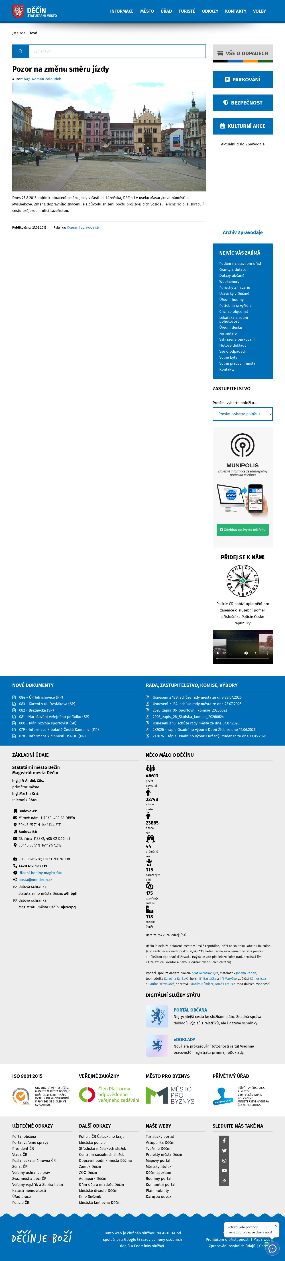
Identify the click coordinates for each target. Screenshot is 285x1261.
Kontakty (226, 369)
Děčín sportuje (158, 1172)
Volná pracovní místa (237, 363)
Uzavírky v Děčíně (234, 293)
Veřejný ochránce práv (31, 1172)
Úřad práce (21, 1196)
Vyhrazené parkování (237, 339)
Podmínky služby (148, 1246)
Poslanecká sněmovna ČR (34, 1160)
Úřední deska (230, 327)
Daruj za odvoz (158, 1196)
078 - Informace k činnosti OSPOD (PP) (52, 736)
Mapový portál (158, 1160)
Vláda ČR (19, 1154)
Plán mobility (157, 1190)
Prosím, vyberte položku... (235, 403)
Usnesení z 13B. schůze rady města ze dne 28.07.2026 (197, 697)
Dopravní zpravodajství (83, 227)
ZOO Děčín (88, 1172)
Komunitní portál (160, 1184)
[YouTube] (224, 1171)
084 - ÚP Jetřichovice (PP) (41, 697)
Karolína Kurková (176, 979)
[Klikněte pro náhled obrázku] (109, 136)
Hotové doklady (232, 345)
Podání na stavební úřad (240, 263)
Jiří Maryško (228, 979)
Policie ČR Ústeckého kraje (101, 1136)
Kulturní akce (245, 126)
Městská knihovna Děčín (99, 1202)
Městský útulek (158, 1166)
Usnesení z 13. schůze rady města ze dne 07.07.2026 (196, 723)
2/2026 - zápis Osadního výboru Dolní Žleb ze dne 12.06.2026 (204, 729)
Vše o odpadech (245, 53)
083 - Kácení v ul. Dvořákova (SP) (47, 704)
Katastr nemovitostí (29, 1190)
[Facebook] (224, 1141)
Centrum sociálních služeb (101, 1154)
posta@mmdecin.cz (35, 879)
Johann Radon (246, 973)
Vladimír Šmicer (201, 984)
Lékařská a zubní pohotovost (233, 319)
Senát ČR (19, 1166)
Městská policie (92, 1142)
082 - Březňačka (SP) (36, 710)
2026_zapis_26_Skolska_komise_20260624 (188, 716)
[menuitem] (125, 9)
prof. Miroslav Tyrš (205, 973)
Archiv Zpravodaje (243, 232)
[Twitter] (224, 1151)
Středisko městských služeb (102, 1148)
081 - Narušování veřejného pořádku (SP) (54, 716)
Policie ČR (20, 1202)
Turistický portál (160, 1136)
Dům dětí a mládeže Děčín (101, 1184)
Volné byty (228, 357)
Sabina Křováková (161, 984)
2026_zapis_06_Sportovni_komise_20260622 (190, 710)
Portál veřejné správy (30, 1142)
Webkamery (229, 281)
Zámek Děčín (90, 1166)
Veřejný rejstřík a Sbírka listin (37, 1184)
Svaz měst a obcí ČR (29, 1178)
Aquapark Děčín (92, 1178)
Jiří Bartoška (207, 979)
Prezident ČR (23, 1148)
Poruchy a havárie (234, 287)
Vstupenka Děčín (160, 1142)
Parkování (245, 79)
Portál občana (24, 1136)
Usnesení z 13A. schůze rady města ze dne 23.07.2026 (197, 704)
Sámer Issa (258, 979)
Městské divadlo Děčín (98, 1190)
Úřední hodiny (231, 299)
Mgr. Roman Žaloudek (42, 79)
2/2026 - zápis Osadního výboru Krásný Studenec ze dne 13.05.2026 (209, 736)
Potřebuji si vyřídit (235, 305)
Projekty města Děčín (164, 1154)
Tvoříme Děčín (158, 1148)
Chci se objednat (233, 311)
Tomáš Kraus (224, 984)
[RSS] (224, 1181)
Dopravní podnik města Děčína (105, 1160)
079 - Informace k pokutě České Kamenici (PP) (59, 729)
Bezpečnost (245, 103)
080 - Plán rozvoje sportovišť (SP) (47, 723)
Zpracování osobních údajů (232, 1246)
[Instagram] (224, 1161)
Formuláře (228, 333)
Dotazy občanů (231, 275)
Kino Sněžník (90, 1196)
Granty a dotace (232, 269)
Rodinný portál (158, 1178)
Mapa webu (263, 1239)
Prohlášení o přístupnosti (228, 1239)
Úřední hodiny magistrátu (40, 873)
